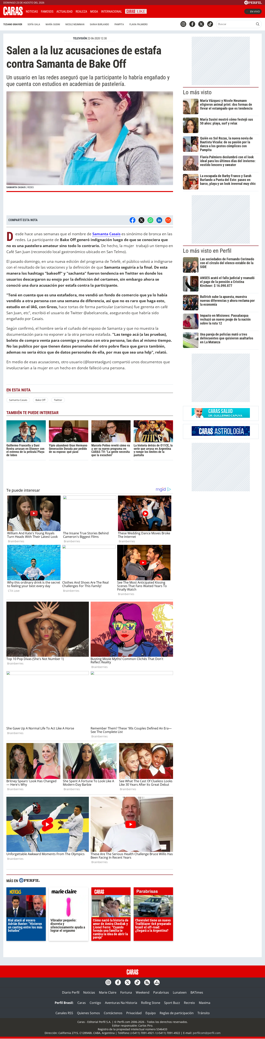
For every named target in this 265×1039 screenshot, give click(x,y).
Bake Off (40, 400)
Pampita (119, 24)
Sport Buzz (172, 1003)
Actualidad (64, 11)
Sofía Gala (34, 24)
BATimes (197, 992)
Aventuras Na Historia (121, 1003)
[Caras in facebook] (192, 24)
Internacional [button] (111, 11)
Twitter (58, 400)
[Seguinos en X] (201, 24)
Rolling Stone (150, 1003)
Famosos (47, 11)
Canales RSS (64, 1013)
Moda (94, 11)
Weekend (142, 992)
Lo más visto (197, 92)
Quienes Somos (88, 1013)
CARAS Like (136, 11)
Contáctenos (113, 1013)
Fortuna (126, 992)
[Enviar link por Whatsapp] (150, 220)
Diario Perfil (70, 992)
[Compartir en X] (141, 220)
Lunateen (180, 992)
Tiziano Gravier (12, 24)
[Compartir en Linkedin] (159, 220)
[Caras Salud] (221, 416)
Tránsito (203, 1013)
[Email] (168, 220)
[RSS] (147, 982)
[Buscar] (258, 24)
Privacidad (134, 1013)
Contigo (95, 1003)
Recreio (189, 1003)
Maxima (204, 1003)
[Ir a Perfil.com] (253, 3)
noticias (26, 892)
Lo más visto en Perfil (207, 250)
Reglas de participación (177, 1013)
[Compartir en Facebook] (132, 220)
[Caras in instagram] (183, 24)
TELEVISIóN (80, 38)
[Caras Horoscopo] (221, 435)
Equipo (150, 1013)
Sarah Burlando (99, 24)
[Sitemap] (157, 982)
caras (111, 892)
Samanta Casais (18, 400)
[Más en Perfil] (29, 881)
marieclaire (68, 892)
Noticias (32, 11)
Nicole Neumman (74, 24)
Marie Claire (107, 992)
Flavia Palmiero (138, 24)
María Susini (53, 24)
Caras (81, 1003)
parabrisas (153, 892)
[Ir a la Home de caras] (13, 14)
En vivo (255, 11)
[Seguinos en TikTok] (210, 24)
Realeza (81, 11)
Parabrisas (161, 992)
